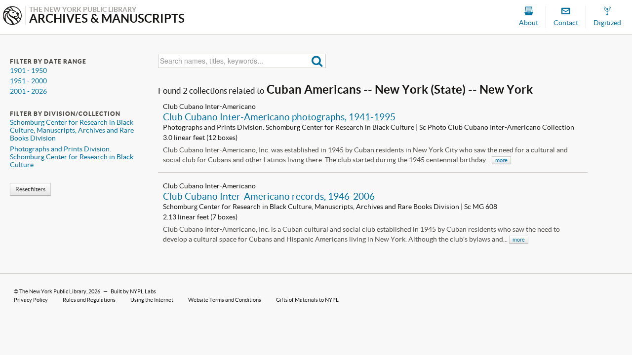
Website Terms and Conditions (224, 300)
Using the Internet (151, 300)
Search (317, 61)
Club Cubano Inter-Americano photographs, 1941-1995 (279, 116)
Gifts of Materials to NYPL (307, 300)
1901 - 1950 (28, 70)
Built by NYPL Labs (133, 291)
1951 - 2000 (28, 81)
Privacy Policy (31, 300)
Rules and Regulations (89, 300)
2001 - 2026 (28, 91)
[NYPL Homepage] (12, 16)
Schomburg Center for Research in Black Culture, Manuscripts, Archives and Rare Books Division (72, 130)
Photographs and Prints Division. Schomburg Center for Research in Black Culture (71, 157)
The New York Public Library (52, 291)
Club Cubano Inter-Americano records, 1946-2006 (269, 196)
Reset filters (30, 189)
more (501, 160)
